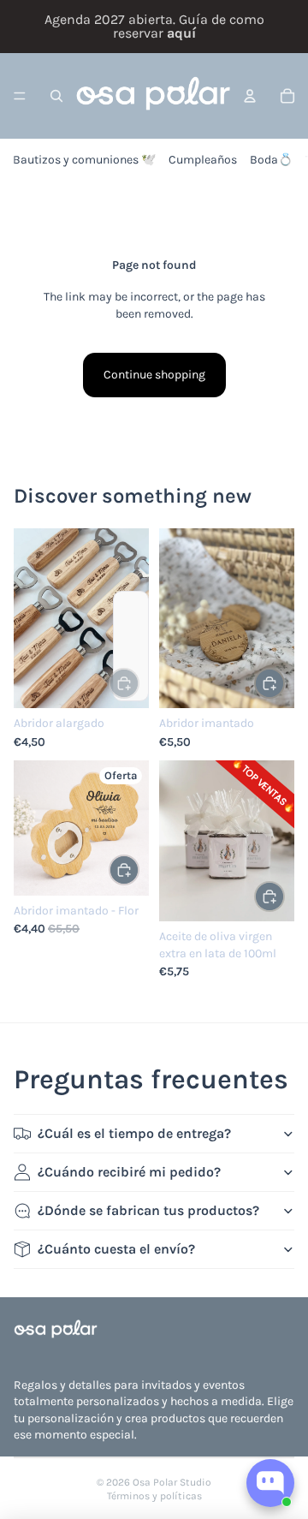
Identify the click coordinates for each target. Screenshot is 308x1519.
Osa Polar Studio (172, 1482)
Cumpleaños (203, 159)
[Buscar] (56, 96)
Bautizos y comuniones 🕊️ (84, 159)
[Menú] (19, 96)
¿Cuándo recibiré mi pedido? (129, 1172)
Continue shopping (154, 374)
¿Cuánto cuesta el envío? (116, 1249)
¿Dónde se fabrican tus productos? (148, 1210)
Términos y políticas (154, 1496)
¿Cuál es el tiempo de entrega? (134, 1133)
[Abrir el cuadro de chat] (270, 1483)
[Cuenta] (250, 96)
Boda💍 (271, 159)
